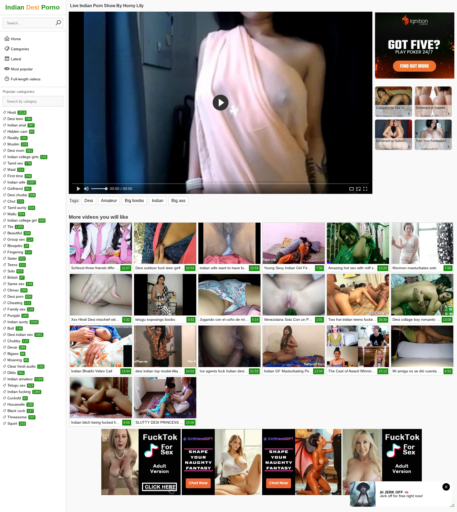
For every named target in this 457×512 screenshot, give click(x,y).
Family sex (19, 309)
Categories (19, 49)
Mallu (15, 214)
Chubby (17, 341)
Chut (14, 201)
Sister (15, 258)
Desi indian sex (24, 334)
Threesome (20, 417)
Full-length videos (25, 79)
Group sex (19, 239)
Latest (15, 59)
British (15, 277)
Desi (88, 200)
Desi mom (19, 150)
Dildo (15, 373)
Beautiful (18, 233)
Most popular (21, 69)
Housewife (19, 404)
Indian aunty (22, 322)
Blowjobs (17, 246)
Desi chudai (20, 195)
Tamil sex (18, 163)
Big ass (178, 200)
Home (15, 39)
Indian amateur (24, 379)
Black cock (19, 411)
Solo (14, 271)
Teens (15, 265)
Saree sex (19, 284)
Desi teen (18, 119)
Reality (16, 138)
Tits (14, 227)
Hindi (16, 112)
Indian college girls (26, 157)
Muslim (16, 144)
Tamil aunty (20, 207)
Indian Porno (32, 7)
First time (18, 176)
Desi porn (18, 296)
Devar (15, 347)
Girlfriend (18, 188)
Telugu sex (19, 385)
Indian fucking (23, 392)
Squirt (15, 423)
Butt (14, 328)
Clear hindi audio (25, 366)
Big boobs (134, 200)
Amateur (109, 200)
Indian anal (20, 125)
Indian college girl (25, 220)
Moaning (17, 360)
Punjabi (17, 315)
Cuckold (16, 398)
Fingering (18, 252)
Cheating (18, 303)
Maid (15, 169)
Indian (157, 200)
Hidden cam (20, 131)
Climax (16, 290)
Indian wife (20, 182)
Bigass (15, 353)
